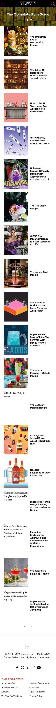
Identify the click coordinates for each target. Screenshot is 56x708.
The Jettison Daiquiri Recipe (38, 406)
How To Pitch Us (37, 692)
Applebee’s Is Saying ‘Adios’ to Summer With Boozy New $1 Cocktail (39, 340)
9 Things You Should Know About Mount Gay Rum (40, 439)
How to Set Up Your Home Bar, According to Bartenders (38, 107)
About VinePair (8, 683)
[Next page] (30, 626)
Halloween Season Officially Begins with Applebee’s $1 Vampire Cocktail (39, 174)
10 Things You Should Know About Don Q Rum (40, 140)
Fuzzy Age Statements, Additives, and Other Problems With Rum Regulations (39, 539)
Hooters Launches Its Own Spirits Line (40, 473)
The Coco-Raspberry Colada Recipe (40, 373)
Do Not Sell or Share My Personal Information (28, 657)
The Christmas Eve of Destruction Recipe (38, 41)
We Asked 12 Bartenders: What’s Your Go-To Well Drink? (39, 74)
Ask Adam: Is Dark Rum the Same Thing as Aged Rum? (38, 306)
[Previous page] (25, 626)
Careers (5, 692)
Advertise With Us (9, 687)
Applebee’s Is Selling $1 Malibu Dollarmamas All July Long (39, 605)
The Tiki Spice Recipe (38, 207)
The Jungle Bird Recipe (39, 273)
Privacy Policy (35, 696)
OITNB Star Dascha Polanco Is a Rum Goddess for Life (40, 240)
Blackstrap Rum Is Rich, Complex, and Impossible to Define (40, 506)
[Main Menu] (3, 4)
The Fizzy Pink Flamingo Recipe (39, 572)
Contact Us (34, 687)
